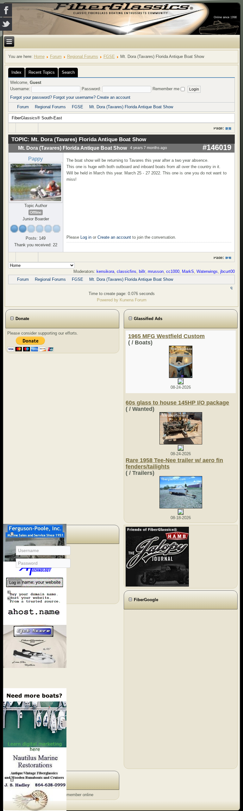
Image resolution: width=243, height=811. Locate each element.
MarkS (188, 271)
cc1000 (172, 271)
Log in (85, 237)
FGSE (109, 56)
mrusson (156, 271)
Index (16, 72)
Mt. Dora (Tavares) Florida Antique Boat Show (131, 106)
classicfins (126, 271)
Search (68, 72)
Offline (35, 212)
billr (142, 271)
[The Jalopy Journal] (157, 556)
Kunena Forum (133, 300)
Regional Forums (82, 56)
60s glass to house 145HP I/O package (177, 402)
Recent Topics (41, 72)
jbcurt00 (227, 271)
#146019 (216, 147)
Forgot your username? (74, 97)
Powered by (107, 300)
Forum (56, 56)
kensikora (105, 271)
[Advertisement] (160, 688)
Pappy (35, 158)
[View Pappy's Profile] (36, 182)
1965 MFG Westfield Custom (166, 336)
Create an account (113, 97)
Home (39, 56)
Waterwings (207, 271)
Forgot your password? (31, 97)
